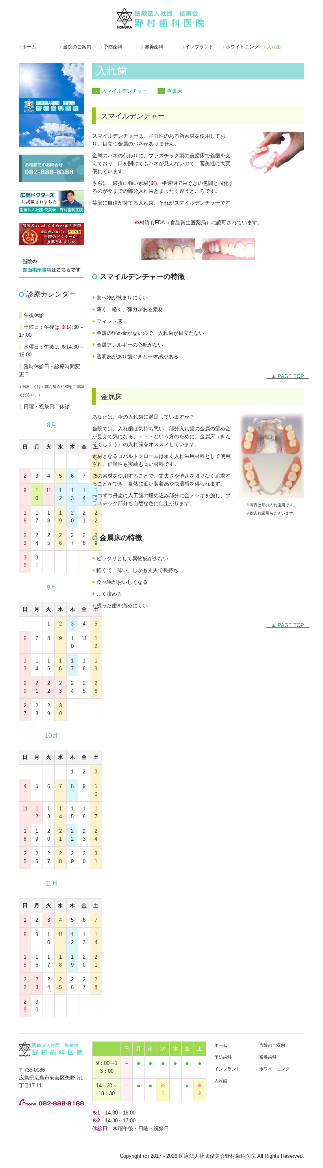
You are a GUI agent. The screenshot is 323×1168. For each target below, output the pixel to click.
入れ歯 (274, 47)
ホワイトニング (242, 47)
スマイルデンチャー (124, 91)
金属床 (174, 91)
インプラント (199, 47)
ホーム (29, 47)
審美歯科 (154, 47)
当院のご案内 (77, 47)
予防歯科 (113, 47)
